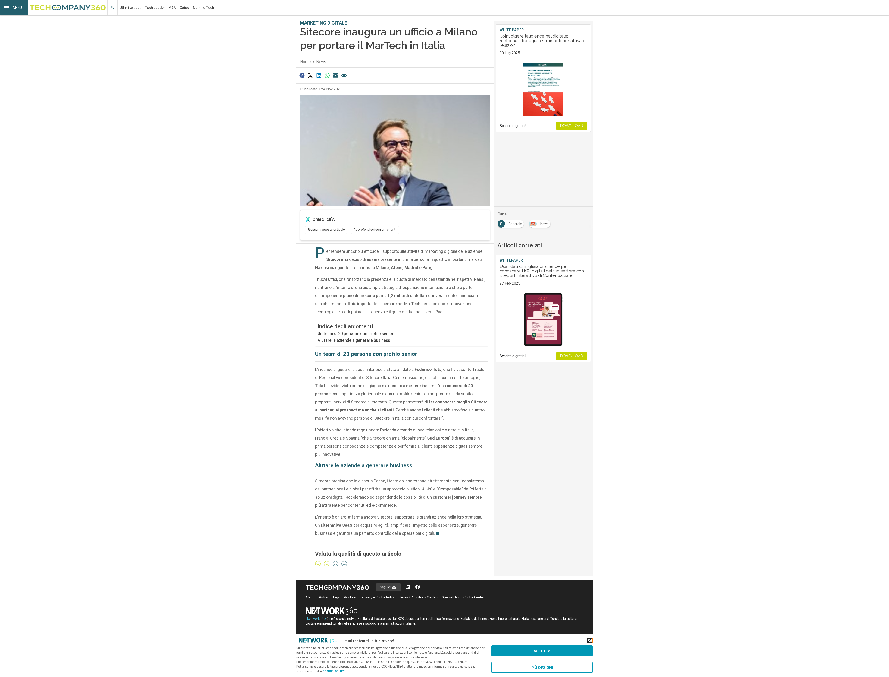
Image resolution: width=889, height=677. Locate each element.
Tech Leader (155, 7)
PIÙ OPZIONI (542, 667)
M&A (172, 7)
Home (305, 62)
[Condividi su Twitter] (310, 75)
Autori (323, 597)
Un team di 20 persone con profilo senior (356, 333)
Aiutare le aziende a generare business (354, 340)
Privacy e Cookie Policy (378, 597)
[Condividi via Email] (335, 75)
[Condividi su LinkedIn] (318, 75)
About (310, 597)
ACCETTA (542, 651)
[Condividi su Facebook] (302, 75)
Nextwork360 (316, 618)
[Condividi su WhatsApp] (327, 75)
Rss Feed (350, 597)
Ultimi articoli (130, 7)
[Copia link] (344, 75)
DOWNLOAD (571, 125)
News (321, 62)
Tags (336, 597)
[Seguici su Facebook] (417, 587)
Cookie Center (473, 597)
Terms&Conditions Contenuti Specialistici (429, 597)
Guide (184, 7)
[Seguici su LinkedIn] (407, 587)
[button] (14, 7)
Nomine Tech (203, 7)
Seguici (385, 587)
